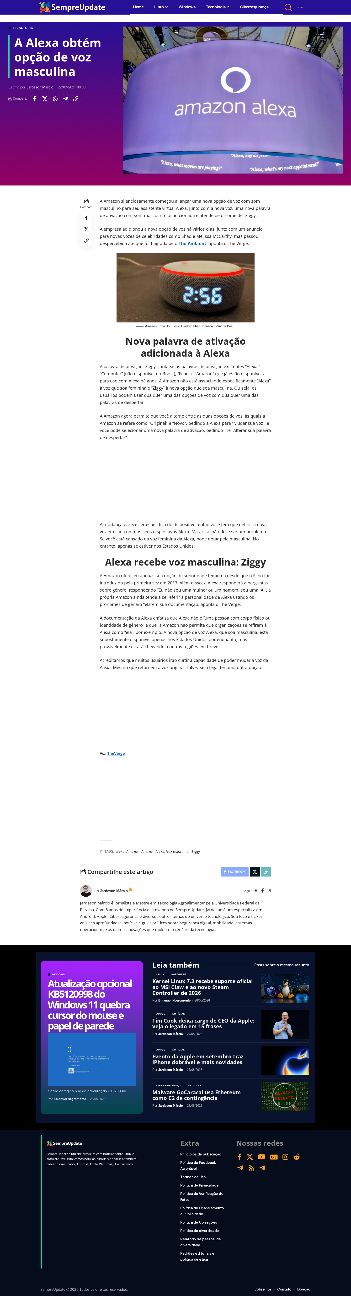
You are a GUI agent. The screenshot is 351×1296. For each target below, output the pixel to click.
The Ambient (192, 243)
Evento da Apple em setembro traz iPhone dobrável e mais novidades (198, 1059)
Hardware (178, 974)
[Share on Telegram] (65, 98)
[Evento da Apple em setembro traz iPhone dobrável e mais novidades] (285, 1060)
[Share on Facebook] (34, 98)
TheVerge (116, 753)
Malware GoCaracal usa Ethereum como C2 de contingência (196, 1095)
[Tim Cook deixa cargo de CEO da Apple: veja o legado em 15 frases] (285, 1024)
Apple (160, 1014)
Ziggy (195, 851)
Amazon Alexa (152, 851)
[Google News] (274, 1157)
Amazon (132, 851)
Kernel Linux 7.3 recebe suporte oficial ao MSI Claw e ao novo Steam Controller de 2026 (202, 986)
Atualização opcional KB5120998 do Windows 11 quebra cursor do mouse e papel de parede (90, 1004)
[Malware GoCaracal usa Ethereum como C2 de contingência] (285, 1096)
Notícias (178, 1014)
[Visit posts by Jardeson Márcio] (86, 891)
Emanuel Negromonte (70, 1099)
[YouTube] (262, 1157)
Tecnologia (23, 28)
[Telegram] (240, 1168)
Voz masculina (178, 851)
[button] (288, 7)
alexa (120, 851)
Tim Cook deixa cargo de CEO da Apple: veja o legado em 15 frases (203, 1023)
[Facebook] (262, 891)
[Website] (256, 891)
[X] (249, 1157)
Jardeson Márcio (40, 87)
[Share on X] (45, 98)
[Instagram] (268, 891)
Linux (160, 974)
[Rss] (251, 1168)
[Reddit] (296, 1157)
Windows (58, 974)
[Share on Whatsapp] (55, 98)
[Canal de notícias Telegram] (262, 1168)
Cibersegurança (168, 1085)
